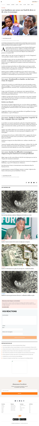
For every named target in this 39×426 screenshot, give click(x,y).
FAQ (20, 406)
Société (17, 4)
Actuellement (3, 4)
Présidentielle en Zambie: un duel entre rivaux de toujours (18, 80)
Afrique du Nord (13, 405)
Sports (32, 4)
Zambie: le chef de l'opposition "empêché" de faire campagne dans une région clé (19, 118)
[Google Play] (22, 419)
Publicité (21, 410)
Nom (3, 327)
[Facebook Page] (15, 400)
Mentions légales (22, 407)
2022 (29, 405)
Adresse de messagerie (7, 331)
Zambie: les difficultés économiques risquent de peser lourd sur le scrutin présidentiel (18, 152)
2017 (29, 411)
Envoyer (19, 393)
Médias (28, 4)
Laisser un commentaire (19, 337)
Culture (24, 4)
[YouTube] (19, 400)
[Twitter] (17, 400)
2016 (29, 412)
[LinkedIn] (21, 400)
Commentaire (5, 315)
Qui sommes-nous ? (23, 405)
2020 (29, 407)
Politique (8, 4)
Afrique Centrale (13, 407)
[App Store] (16, 419)
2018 (29, 410)
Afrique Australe (13, 410)
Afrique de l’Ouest (13, 406)
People (21, 4)
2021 (29, 406)
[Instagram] (23, 400)
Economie (12, 4)
